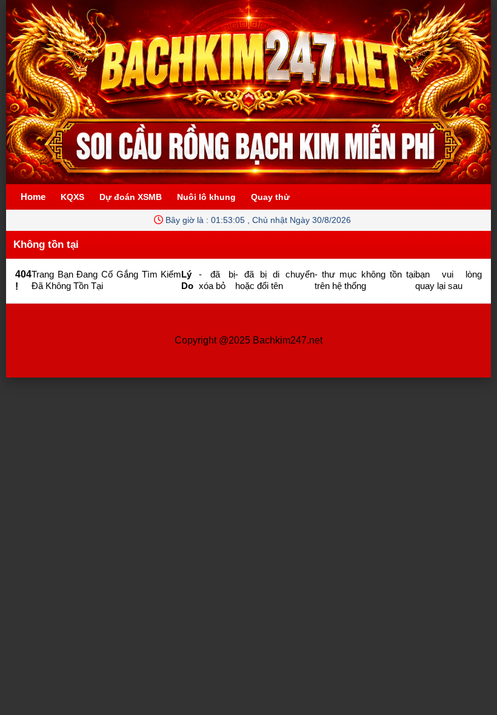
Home (33, 196)
